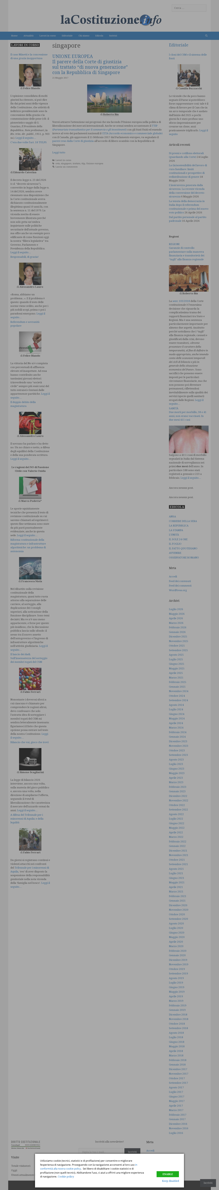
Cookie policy (66, 1176)
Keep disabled (170, 1180)
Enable (168, 1174)
